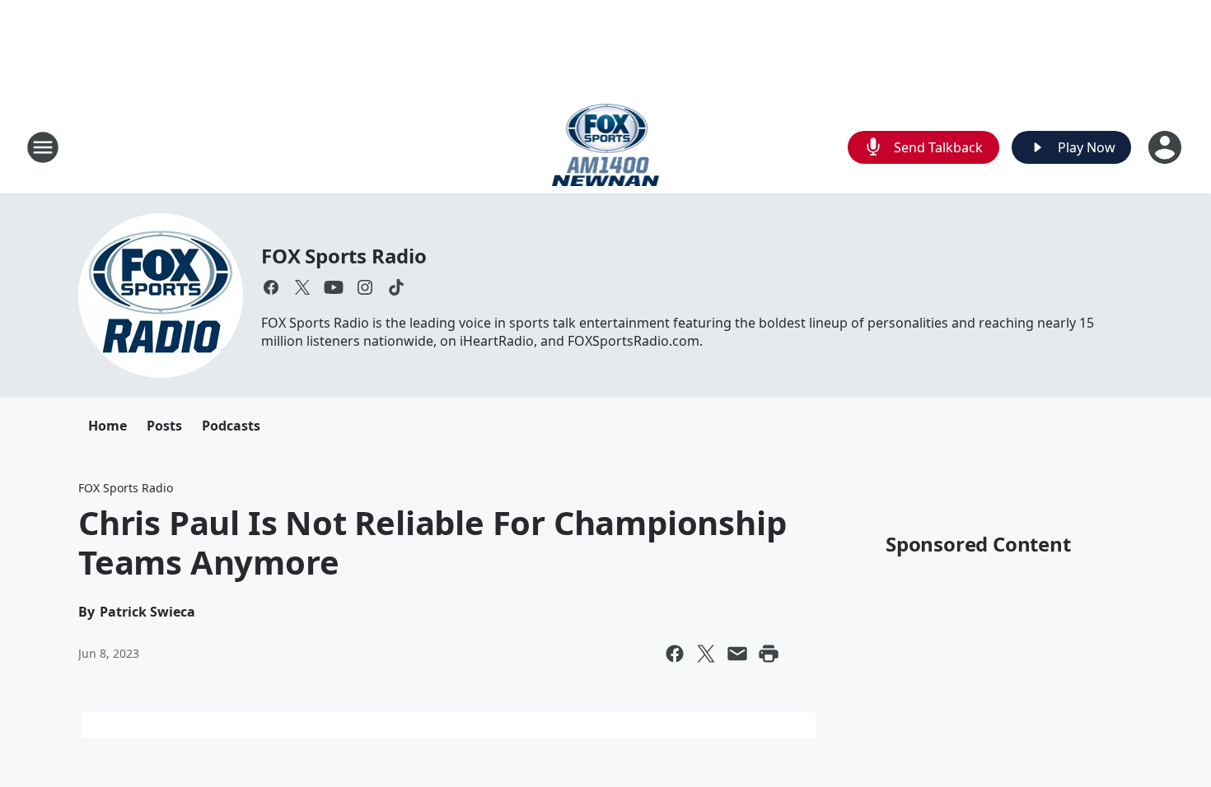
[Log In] (1166, 147)
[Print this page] (768, 653)
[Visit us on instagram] (365, 287)
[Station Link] (606, 147)
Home (107, 426)
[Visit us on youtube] (334, 287)
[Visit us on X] (302, 287)
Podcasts (231, 426)
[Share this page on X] (706, 653)
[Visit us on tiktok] (396, 287)
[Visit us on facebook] (271, 287)
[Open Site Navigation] (42, 147)
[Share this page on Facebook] (674, 653)
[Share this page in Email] (737, 653)
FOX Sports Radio (344, 255)
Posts (164, 426)
